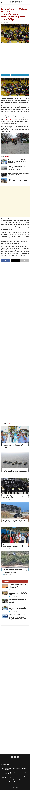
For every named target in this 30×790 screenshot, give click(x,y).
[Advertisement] (15, 58)
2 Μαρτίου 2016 (4, 22)
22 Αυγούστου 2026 (7, 574)
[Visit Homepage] (16, 2)
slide (5, 6)
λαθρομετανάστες (9, 119)
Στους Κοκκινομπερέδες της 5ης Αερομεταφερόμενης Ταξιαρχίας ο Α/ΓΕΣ (18, 593)
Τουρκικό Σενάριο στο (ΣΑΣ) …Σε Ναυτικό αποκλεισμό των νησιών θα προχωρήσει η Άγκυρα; (17, 168)
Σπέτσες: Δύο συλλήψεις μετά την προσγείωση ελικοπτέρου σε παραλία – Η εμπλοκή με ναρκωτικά (15, 570)
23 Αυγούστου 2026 (12, 176)
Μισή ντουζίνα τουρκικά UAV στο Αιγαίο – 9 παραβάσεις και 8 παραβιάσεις (18, 586)
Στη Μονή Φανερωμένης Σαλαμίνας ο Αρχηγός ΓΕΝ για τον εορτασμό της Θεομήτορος (18, 161)
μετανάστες (22, 104)
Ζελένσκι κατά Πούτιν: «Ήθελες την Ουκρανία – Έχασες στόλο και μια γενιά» (18, 601)
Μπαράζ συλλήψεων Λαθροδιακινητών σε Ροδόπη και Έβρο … (18, 174)
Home (2, 6)
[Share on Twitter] (15, 75)
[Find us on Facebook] (12, 757)
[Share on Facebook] (5, 75)
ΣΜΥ (12, 238)
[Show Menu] (1, 2)
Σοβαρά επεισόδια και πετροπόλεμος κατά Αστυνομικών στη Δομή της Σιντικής (15, 545)
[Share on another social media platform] (24, 75)
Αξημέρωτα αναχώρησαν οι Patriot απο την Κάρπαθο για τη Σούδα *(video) (18, 179)
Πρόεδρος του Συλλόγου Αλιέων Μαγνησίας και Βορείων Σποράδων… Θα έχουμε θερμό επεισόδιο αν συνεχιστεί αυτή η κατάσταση (17, 617)
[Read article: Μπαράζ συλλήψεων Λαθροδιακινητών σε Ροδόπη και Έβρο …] (4, 175)
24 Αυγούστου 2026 (12, 164)
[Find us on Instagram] (18, 757)
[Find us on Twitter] (15, 757)
